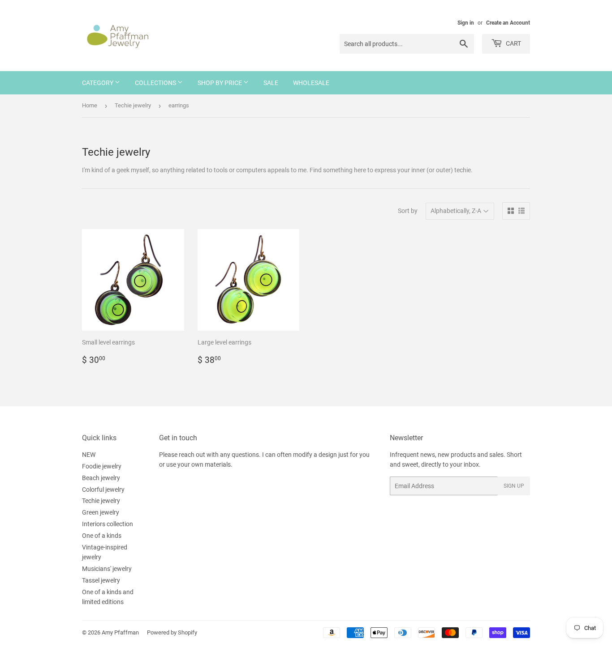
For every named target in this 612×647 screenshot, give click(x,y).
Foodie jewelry (101, 466)
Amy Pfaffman (120, 632)
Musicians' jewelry (107, 568)
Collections (156, 82)
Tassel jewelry (101, 580)
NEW (88, 454)
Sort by (408, 210)
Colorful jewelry (103, 489)
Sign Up (514, 486)
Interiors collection (107, 524)
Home (89, 105)
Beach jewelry (101, 477)
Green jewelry (100, 512)
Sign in (465, 23)
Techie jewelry (133, 105)
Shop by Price (220, 82)
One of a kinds (101, 535)
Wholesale (311, 82)
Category (98, 82)
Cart (512, 43)
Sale (270, 82)
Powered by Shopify (172, 632)
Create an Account (508, 23)
